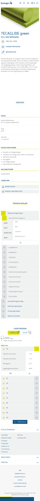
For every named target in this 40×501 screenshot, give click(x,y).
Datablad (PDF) (10, 186)
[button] (37, 3)
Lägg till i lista (11, 41)
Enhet (6, 228)
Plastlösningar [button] (8, 430)
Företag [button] (4, 462)
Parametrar (8, 233)
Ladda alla (21, 422)
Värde (6, 223)
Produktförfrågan (13, 46)
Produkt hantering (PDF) (13, 191)
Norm (5, 237)
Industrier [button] (5, 457)
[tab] (20, 213)
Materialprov (11, 52)
